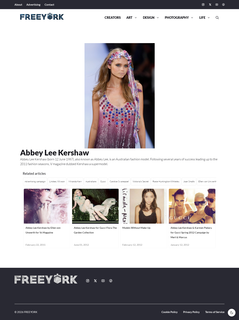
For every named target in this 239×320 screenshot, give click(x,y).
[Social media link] (203, 4)
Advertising (33, 4)
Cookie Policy (169, 312)
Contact (49, 4)
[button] (216, 17)
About (18, 4)
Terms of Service (214, 312)
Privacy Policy (191, 312)
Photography (177, 17)
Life (202, 17)
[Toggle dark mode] (232, 312)
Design (148, 17)
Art (129, 17)
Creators (113, 17)
